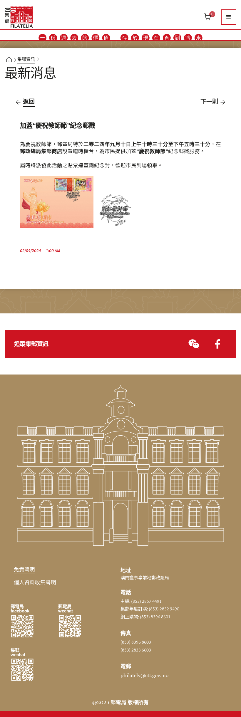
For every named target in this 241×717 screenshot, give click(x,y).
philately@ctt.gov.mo (144, 676)
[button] (228, 17)
